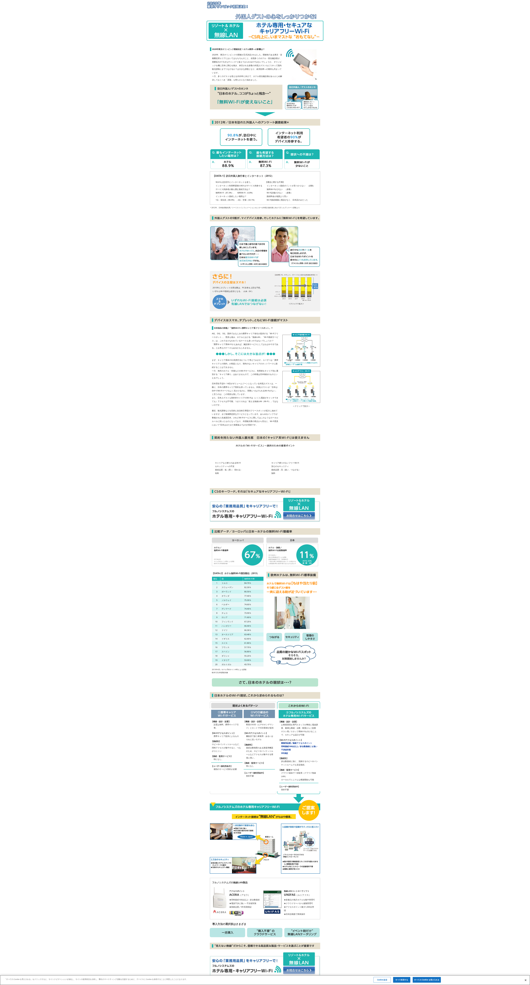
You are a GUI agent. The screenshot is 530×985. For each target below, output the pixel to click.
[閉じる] (526, 980)
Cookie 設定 (382, 980)
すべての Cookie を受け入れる (426, 980)
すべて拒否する (401, 980)
